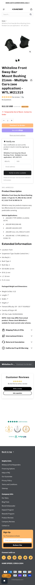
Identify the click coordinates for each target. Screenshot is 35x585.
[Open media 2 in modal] (17, 44)
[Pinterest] (25, 558)
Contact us (5, 525)
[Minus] (4, 120)
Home (3, 21)
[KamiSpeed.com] (17, 9)
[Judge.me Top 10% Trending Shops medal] (26, 429)
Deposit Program (8, 510)
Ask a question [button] (17, 393)
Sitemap (5, 488)
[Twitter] (9, 558)
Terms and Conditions (9, 484)
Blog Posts (5, 502)
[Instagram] (15, 558)
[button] (17, 14)
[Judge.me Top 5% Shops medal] (17, 429)
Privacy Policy (7, 480)
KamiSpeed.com (18, 580)
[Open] (4, 581)
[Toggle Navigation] (4, 9)
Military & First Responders (11, 465)
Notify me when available (17, 173)
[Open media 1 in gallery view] (17, 60)
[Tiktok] (31, 558)
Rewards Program (8, 514)
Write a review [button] (17, 389)
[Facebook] (4, 558)
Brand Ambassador (8, 506)
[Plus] (12, 120)
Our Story (5, 498)
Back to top (7, 452)
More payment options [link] (17, 135)
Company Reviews (8, 521)
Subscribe (17, 545)
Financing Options (8, 469)
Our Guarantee (7, 476)
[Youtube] (20, 558)
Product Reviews (7, 518)
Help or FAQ (6, 473)
